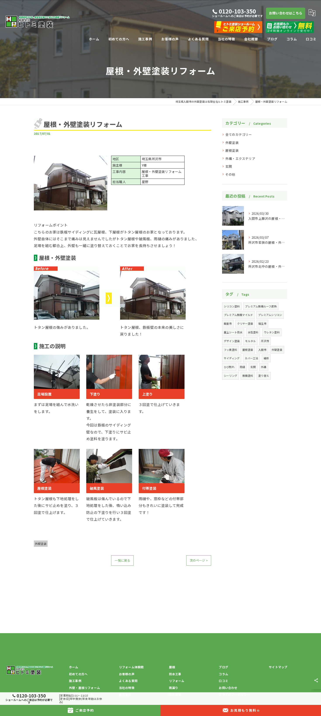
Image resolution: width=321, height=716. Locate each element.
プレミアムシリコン (270, 315)
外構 (263, 367)
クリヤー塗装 (245, 323)
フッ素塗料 (230, 349)
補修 (266, 358)
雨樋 (242, 367)
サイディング (232, 358)
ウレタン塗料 (272, 332)
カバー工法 (251, 358)
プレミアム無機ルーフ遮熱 (260, 306)
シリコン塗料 (232, 306)
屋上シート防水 (233, 332)
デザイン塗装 (232, 341)
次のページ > (199, 560)
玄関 (228, 166)
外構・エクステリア (240, 158)
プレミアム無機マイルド (238, 315)
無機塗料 (247, 375)
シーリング (230, 375)
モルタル (250, 341)
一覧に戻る (122, 560)
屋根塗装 (232, 150)
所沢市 (265, 341)
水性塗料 (253, 332)
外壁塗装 (41, 544)
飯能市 (228, 323)
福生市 (262, 323)
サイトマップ (278, 667)
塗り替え (263, 375)
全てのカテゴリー (238, 134)
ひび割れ (229, 367)
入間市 (262, 349)
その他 (230, 174)
